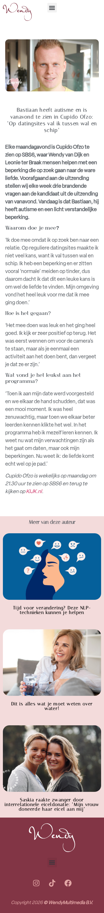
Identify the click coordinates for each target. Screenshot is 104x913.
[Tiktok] (52, 883)
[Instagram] (36, 883)
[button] (52, 7)
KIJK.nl (34, 491)
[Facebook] (68, 883)
